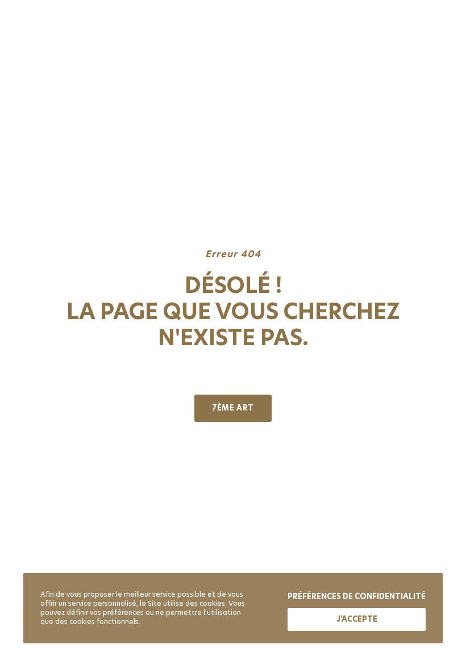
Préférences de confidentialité (357, 596)
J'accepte (356, 619)
